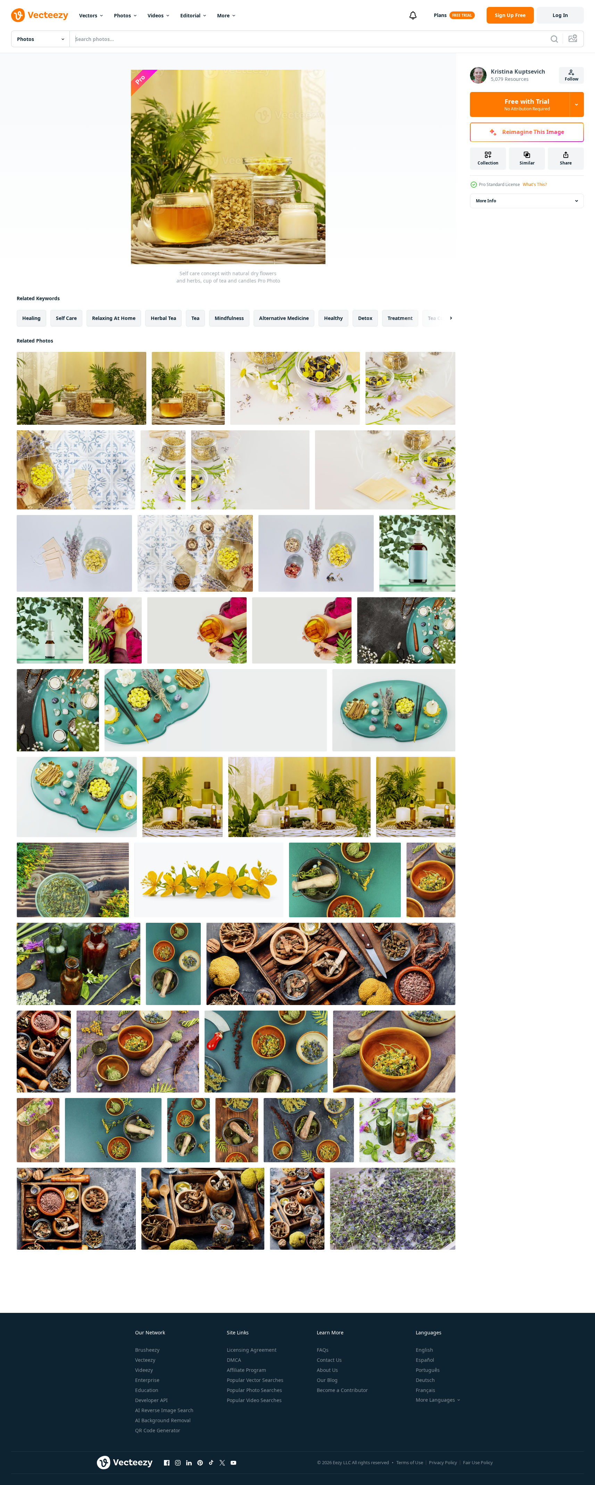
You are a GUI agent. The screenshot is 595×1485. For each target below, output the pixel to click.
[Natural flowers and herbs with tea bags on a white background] (410, 388)
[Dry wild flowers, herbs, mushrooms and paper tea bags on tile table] (195, 553)
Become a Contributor (342, 1390)
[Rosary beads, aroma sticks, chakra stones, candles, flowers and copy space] (406, 630)
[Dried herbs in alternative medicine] (76, 1209)
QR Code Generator (157, 1430)
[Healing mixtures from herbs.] (78, 964)
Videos (156, 15)
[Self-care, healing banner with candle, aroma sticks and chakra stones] (216, 710)
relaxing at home (113, 318)
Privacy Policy (443, 1462)
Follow (571, 79)
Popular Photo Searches (254, 1390)
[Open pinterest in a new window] (200, 1462)
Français (425, 1390)
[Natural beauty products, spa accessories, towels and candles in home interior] (182, 797)
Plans (440, 15)
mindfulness (229, 318)
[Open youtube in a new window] (233, 1462)
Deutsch (425, 1380)
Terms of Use (409, 1462)
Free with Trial (527, 104)
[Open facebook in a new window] (167, 1462)
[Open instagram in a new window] (178, 1462)
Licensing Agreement (251, 1350)
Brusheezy (147, 1350)
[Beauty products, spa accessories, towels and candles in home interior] (299, 797)
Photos (122, 15)
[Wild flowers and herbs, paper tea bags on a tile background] (76, 469)
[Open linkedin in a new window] (189, 1462)
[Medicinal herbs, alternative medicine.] (345, 880)
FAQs (323, 1350)
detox (365, 318)
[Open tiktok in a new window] (211, 1462)
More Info (486, 201)
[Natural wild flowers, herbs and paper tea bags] (385, 469)
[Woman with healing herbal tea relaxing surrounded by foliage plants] (115, 630)
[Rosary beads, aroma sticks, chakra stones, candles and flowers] (58, 710)
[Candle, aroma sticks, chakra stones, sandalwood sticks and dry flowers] (77, 797)
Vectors (88, 15)
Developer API (151, 1400)
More (223, 15)
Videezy (144, 1370)
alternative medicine (284, 318)
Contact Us (329, 1360)
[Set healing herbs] (330, 964)
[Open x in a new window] (222, 1462)
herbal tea (163, 318)
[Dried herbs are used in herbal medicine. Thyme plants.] (392, 1209)
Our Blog (327, 1380)
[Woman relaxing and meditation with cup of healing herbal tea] (197, 630)
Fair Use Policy (478, 1462)
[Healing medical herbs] (44, 1051)
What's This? (535, 184)
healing (31, 318)
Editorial (190, 15)
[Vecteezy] (39, 15)
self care (66, 318)
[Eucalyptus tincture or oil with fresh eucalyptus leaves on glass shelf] (417, 553)
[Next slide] (445, 318)
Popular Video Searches (254, 1400)
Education (146, 1390)
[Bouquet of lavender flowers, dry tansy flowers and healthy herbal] (316, 553)
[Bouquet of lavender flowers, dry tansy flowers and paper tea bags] (74, 553)
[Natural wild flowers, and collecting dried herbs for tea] (250, 469)
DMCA (234, 1360)
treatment (400, 318)
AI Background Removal (163, 1420)
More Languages (435, 1400)
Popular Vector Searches (255, 1380)
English (424, 1350)
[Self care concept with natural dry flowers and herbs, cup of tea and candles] (188, 388)
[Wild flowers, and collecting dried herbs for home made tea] (163, 469)
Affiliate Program (246, 1370)
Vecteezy (145, 1360)
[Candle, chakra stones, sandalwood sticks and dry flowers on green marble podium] (393, 710)
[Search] (554, 39)
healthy (333, 318)
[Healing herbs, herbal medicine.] (38, 1130)
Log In (560, 15)
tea (195, 318)
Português (428, 1370)
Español (425, 1360)
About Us (327, 1370)
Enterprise (147, 1380)
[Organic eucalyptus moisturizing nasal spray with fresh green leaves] (50, 630)
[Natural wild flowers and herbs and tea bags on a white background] (295, 388)
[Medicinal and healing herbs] (137, 1051)
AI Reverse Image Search (164, 1410)
